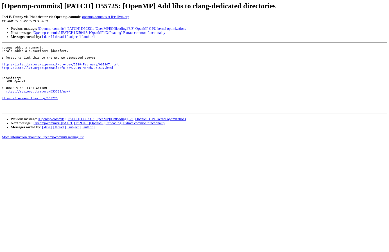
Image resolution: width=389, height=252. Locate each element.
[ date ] (47, 37)
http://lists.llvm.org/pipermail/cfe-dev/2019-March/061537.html (57, 67)
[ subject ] (74, 37)
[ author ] (88, 37)
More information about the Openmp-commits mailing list (43, 137)
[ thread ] (59, 37)
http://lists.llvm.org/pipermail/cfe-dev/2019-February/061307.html (60, 64)
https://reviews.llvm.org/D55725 (30, 98)
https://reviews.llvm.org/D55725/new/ (37, 91)
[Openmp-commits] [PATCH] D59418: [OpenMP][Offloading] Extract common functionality (98, 33)
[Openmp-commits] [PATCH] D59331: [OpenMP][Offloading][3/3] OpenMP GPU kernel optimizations (112, 28)
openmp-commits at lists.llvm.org (105, 17)
